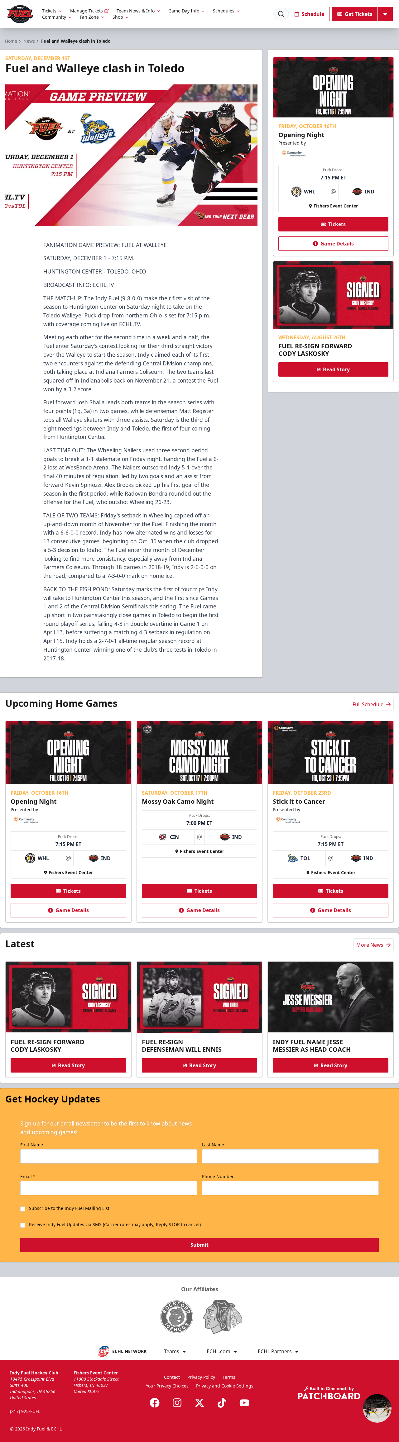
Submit (199, 1244)
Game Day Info (183, 11)
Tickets (49, 11)
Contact (172, 1377)
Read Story (336, 369)
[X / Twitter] (199, 1402)
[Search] (281, 14)
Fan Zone (89, 17)
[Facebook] (154, 1402)
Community (54, 17)
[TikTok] (222, 1402)
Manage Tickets (86, 11)
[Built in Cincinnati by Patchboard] (329, 1393)
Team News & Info (136, 11)
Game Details (337, 243)
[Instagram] (177, 1402)
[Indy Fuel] (19, 14)
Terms (229, 1377)
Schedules (223, 11)
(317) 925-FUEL (25, 1411)
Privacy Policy (201, 1377)
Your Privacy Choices (167, 1386)
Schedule (313, 14)
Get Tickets (358, 14)
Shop (118, 17)
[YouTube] (244, 1402)
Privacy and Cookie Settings (224, 1386)
